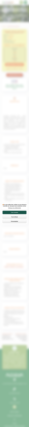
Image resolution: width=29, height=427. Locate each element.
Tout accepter (14, 212)
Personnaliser (14, 221)
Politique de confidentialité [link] (14, 207)
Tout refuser (14, 217)
